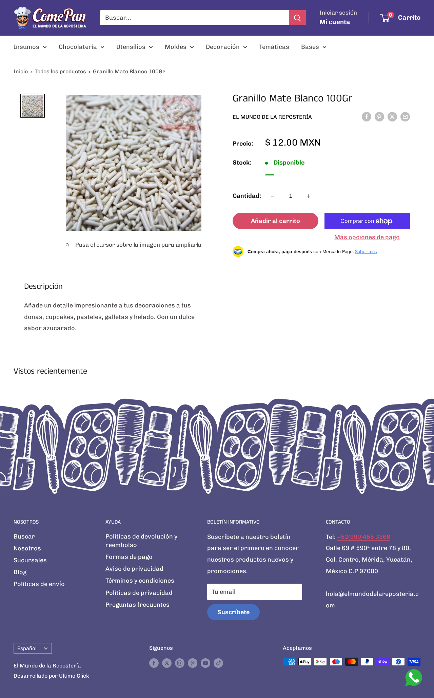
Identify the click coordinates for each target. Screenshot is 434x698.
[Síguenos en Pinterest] (192, 663)
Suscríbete (233, 612)
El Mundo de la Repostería (272, 117)
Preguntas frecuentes (137, 604)
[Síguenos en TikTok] (218, 663)
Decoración (223, 47)
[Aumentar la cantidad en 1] (308, 196)
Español (27, 648)
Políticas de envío (39, 584)
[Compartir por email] (405, 116)
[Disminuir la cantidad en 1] (272, 196)
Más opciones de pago (367, 237)
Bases (310, 47)
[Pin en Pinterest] (379, 116)
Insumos (26, 47)
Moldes (175, 47)
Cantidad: (247, 196)
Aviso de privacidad (134, 568)
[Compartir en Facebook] (366, 116)
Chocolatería (78, 47)
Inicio (21, 71)
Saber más (366, 251)
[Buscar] (297, 17)
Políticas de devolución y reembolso (141, 541)
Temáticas (274, 47)
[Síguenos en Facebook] (154, 663)
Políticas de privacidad (139, 593)
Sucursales (30, 560)
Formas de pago (129, 557)
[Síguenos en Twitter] (167, 663)
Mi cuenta (334, 22)
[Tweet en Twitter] (392, 116)
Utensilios (130, 47)
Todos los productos (60, 71)
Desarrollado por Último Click (51, 676)
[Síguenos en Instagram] (179, 663)
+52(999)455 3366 (363, 537)
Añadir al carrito (275, 221)
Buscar (24, 536)
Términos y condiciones (139, 580)
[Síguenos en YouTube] (205, 663)
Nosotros (27, 548)
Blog (20, 572)
